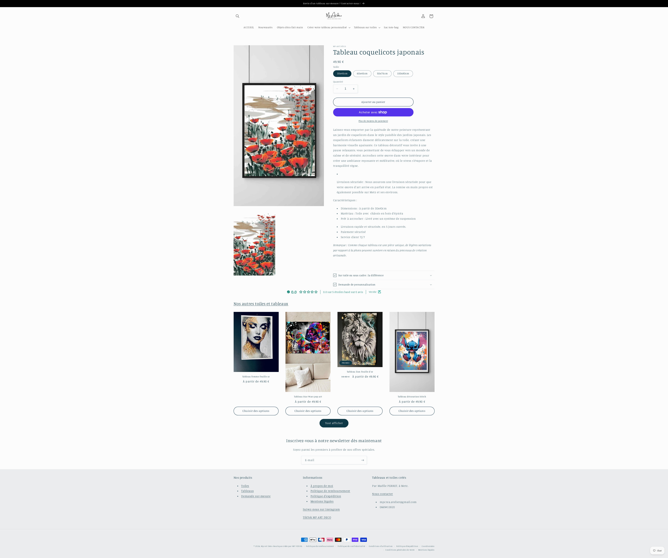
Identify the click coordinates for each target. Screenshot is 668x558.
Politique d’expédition (407, 546)
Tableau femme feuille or (256, 376)
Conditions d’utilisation (381, 546)
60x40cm (362, 73)
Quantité (338, 81)
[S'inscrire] (363, 460)
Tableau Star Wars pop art (308, 396)
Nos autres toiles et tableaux (261, 303)
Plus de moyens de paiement (373, 121)
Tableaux (247, 491)
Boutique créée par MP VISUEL (288, 546)
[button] (238, 16)
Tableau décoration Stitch (412, 396)
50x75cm (382, 73)
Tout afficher (334, 423)
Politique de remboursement (330, 491)
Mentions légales (322, 501)
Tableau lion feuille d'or (360, 371)
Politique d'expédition (326, 496)
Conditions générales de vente (400, 550)
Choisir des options (255, 410)
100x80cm (403, 73)
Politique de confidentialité (351, 546)
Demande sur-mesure (256, 496)
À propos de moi (322, 486)
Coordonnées (428, 546)
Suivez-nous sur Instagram (321, 509)
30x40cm (342, 73)
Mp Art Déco (267, 546)
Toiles (245, 486)
